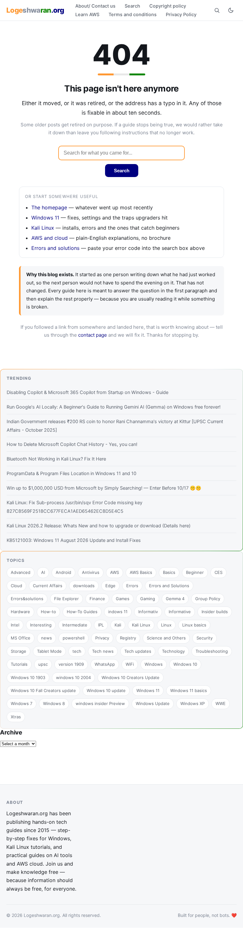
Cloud (16, 585)
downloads (84, 585)
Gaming (147, 598)
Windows (154, 664)
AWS (114, 572)
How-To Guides (82, 611)
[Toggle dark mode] (231, 10)
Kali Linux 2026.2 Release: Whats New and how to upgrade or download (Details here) (98, 526)
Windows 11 (45, 217)
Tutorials (19, 664)
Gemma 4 (175, 598)
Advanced (20, 572)
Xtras (16, 716)
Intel (15, 624)
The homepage (49, 207)
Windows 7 (21, 703)
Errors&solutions (27, 598)
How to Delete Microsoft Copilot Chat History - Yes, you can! (72, 444)
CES (218, 572)
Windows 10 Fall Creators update (43, 690)
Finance (97, 598)
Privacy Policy (181, 14)
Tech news (103, 651)
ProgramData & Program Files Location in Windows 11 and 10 (71, 473)
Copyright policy (167, 6)
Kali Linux (42, 228)
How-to (48, 611)
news (46, 637)
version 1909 (71, 664)
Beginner (195, 572)
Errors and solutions (55, 248)
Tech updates (137, 651)
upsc (43, 664)
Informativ (148, 611)
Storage (18, 651)
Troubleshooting (212, 651)
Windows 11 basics (188, 690)
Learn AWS (87, 14)
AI (43, 572)
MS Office (20, 637)
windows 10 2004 (73, 677)
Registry (128, 637)
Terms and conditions (133, 14)
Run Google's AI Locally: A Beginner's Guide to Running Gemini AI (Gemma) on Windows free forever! (114, 407)
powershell (73, 637)
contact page (92, 335)
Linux (166, 624)
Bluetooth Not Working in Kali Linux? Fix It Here (56, 459)
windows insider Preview (100, 703)
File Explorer (66, 598)
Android (63, 572)
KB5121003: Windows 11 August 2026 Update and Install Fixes (74, 540)
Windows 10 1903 (28, 677)
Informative (180, 611)
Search (132, 6)
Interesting (41, 624)
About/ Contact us (95, 6)
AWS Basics (141, 572)
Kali (118, 624)
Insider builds (215, 611)
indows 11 (118, 611)
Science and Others (166, 637)
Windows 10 (185, 664)
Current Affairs (47, 585)
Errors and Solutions (169, 585)
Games (122, 598)
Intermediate (74, 624)
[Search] (217, 10)
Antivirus (90, 572)
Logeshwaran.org (42, 915)
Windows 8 (54, 703)
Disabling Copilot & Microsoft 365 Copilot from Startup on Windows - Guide (87, 392)
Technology (173, 651)
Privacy (102, 637)
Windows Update (153, 703)
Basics (169, 572)
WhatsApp (105, 664)
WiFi (130, 664)
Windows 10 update (106, 690)
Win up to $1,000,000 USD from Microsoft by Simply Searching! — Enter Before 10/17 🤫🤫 (104, 488)
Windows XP (192, 703)
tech (76, 651)
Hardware (20, 611)
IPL (101, 624)
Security (204, 637)
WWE (220, 703)
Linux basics (194, 624)
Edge (110, 585)
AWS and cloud (49, 238)
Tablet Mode (49, 651)
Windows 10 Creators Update (130, 677)
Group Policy (207, 598)
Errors (132, 585)
